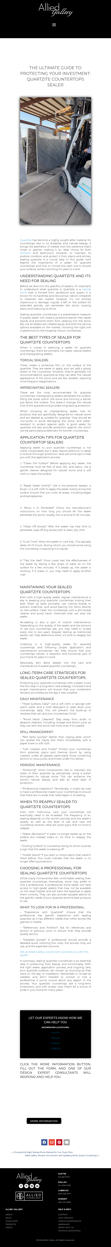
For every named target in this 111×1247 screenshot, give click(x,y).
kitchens (25, 253)
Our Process (65, 1218)
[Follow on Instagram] (32, 1186)
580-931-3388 (64, 1202)
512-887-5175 (64, 1177)
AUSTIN (55, 1032)
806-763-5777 (64, 1193)
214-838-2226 (64, 1185)
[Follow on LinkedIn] (37, 1186)
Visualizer (12, 1221)
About (9, 1214)
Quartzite (25, 240)
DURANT (55, 1043)
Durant (62, 1199)
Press (9, 1227)
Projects (11, 1224)
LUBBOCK (55, 1048)
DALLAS (55, 1038)
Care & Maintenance (69, 1221)
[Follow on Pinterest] (26, 1186)
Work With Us (66, 1227)
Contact (62, 1214)
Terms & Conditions (69, 1230)
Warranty (64, 1224)
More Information (44, 1121)
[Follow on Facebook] (21, 1186)
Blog (8, 1218)
